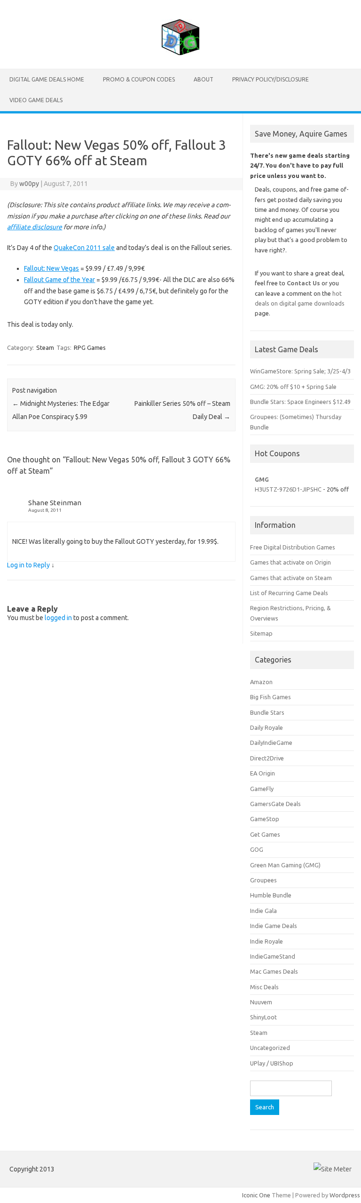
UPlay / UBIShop (271, 1063)
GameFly (262, 788)
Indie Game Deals (273, 925)
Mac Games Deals (274, 971)
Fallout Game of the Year (59, 279)
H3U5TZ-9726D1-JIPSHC (288, 489)
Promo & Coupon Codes (139, 79)
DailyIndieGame (271, 742)
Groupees (263, 880)
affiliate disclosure (34, 227)
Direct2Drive (267, 758)
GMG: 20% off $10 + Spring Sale (293, 386)
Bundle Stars (267, 712)
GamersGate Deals (275, 803)
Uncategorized (270, 1047)
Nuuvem (261, 1002)
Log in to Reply (28, 565)
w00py (29, 183)
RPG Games (90, 347)
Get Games (265, 834)
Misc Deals (264, 987)
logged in (58, 618)
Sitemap (261, 633)
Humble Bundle (270, 895)
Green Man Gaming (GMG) (285, 865)
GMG (262, 479)
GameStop (264, 818)
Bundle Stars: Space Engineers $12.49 (300, 401)
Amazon (261, 681)
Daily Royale (266, 727)
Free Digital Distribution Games (292, 547)
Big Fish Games (270, 697)
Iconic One (256, 1195)
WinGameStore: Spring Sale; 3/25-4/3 (300, 371)
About (203, 79)
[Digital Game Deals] (180, 53)
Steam (45, 347)
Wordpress (345, 1195)
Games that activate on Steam (291, 577)
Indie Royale (266, 941)
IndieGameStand (272, 956)
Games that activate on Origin (290, 562)
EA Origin (262, 773)
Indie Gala (263, 910)
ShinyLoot (263, 1017)
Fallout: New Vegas (51, 268)
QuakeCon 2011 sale (84, 247)
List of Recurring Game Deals (289, 592)
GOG (256, 849)
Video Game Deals (36, 100)
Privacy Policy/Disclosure (270, 79)
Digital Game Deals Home (46, 79)
